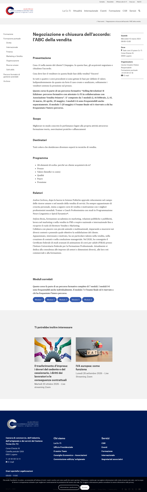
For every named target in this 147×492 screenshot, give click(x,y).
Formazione (8, 34)
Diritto (8, 43)
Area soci (132, 2)
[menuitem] (102, 1)
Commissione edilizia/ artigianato (69, 459)
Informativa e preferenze (69, 487)
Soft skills (10, 69)
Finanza (9, 52)
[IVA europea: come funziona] (94, 349)
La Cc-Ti (57, 443)
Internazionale (12, 47)
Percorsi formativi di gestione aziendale (11, 75)
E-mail (126, 75)
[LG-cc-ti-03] (19, 10)
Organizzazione (12, 60)
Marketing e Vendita (14, 56)
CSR (103, 443)
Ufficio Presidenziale (63, 447)
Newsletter (110, 2)
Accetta (84, 487)
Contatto (102, 2)
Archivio (6, 81)
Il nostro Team (60, 451)
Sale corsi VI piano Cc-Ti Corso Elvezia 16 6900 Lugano (131, 53)
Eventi (104, 447)
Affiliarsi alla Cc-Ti (121, 2)
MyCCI (139, 2)
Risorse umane (12, 65)
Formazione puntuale (12, 38)
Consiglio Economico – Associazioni (70, 455)
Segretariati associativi (112, 459)
